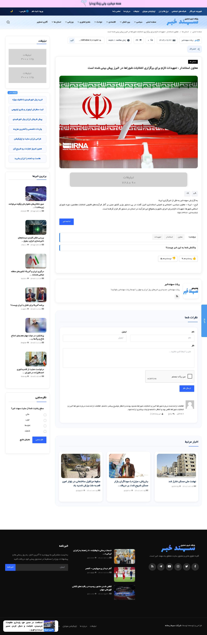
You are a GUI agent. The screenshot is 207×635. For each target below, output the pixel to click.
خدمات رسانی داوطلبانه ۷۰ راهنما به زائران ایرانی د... (92, 552)
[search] (8, 22)
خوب (27, 420)
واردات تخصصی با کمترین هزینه (27, 129)
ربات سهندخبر (172, 284)
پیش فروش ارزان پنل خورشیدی (27, 119)
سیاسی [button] (139, 22)
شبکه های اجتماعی (179, 11)
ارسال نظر (187, 388)
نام (193, 332)
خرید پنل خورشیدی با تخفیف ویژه (27, 100)
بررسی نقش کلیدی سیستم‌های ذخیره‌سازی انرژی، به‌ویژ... (31, 239)
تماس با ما (116, 11)
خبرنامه (10, 567)
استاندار (169, 237)
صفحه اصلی (151, 22)
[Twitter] (186, 567)
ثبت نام (35, 11)
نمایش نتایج (25, 440)
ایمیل (124, 332)
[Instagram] (178, 567)
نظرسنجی (39, 440)
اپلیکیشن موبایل (148, 11)
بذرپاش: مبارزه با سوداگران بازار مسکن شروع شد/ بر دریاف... (131, 483)
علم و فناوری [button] (85, 22)
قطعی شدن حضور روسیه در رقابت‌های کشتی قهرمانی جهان (91, 588)
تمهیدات (157, 237)
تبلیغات (136, 11)
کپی (72, 40)
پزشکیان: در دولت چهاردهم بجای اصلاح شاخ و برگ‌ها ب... (27, 337)
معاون (180, 237)
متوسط (27, 425)
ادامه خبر (67, 221)
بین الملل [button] (126, 22)
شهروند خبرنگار (195, 11)
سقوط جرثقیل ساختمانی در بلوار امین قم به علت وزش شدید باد (81, 483)
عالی (27, 414)
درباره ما (127, 11)
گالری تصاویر (42, 22)
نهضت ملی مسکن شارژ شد (182, 481)
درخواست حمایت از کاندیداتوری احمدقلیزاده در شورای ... (30, 371)
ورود (41, 11)
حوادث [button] (99, 22)
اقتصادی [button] (112, 22)
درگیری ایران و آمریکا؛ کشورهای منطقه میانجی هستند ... (27, 273)
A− (187, 193)
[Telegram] (161, 567)
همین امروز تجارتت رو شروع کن (27, 149)
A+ (194, 193)
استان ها (185, 32)
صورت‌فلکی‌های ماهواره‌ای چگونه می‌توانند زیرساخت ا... (26, 206)
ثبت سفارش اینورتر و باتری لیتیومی (27, 109)
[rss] (152, 567)
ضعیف (27, 431)
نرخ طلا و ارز (164, 11)
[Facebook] (195, 567)
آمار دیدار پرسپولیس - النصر (98, 568)
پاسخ (170, 414)
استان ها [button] (57, 22)
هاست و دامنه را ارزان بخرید (28, 158)
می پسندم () (155, 414)
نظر (193, 346)
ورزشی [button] (70, 22)
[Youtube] (169, 567)
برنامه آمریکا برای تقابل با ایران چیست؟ (27, 305)
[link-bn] (128, 179)
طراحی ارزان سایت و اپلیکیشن (27, 139)
